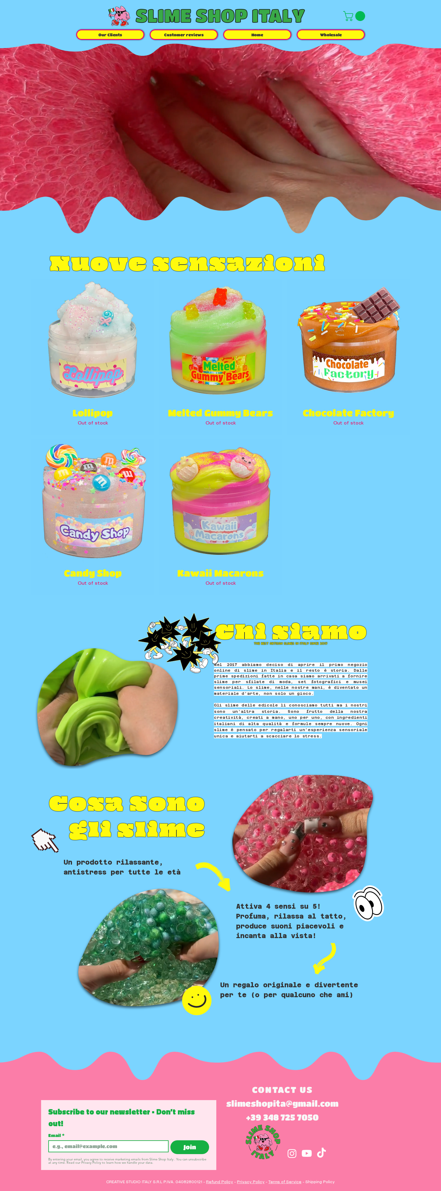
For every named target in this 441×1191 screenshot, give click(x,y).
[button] (355, 16)
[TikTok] (321, 1153)
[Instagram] (292, 1153)
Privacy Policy (251, 1182)
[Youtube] (307, 1153)
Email (56, 1135)
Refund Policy (219, 1182)
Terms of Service (285, 1182)
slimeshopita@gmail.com (282, 1103)
